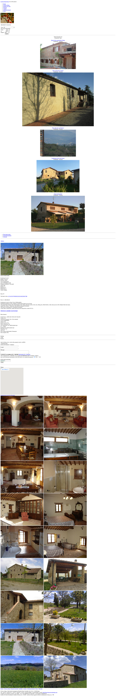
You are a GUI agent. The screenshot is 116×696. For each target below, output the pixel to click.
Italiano (2, 241)
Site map (5, 236)
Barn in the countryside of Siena (58, 40)
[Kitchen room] (65, 460)
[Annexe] (22, 590)
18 (26, 296)
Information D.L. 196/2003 (24, 354)
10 (15, 296)
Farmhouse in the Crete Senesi (58, 158)
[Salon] (22, 427)
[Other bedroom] (65, 557)
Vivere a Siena (6, 5)
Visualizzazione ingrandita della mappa (8, 395)
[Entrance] (22, 622)
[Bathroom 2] (22, 557)
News (4, 11)
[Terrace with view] (65, 590)
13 (19, 296)
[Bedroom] (65, 525)
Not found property (7, 235)
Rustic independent (58, 193)
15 (22, 296)
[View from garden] (22, 655)
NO (40, 357)
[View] (22, 687)
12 (18, 296)
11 (17, 296)
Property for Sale (6, 6)
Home (4, 3)
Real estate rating (6, 234)
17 (25, 296)
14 (21, 296)
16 (23, 296)
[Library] (22, 525)
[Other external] (65, 687)
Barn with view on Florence (58, 127)
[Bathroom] (65, 492)
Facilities (20, 688)
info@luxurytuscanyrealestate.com (50, 692)
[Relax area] (22, 492)
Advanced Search (7, 10)
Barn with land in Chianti (58, 70)
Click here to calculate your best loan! (9, 310)
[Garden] (65, 622)
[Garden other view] (65, 655)
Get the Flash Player (5, 1)
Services (5, 7)
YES (36, 357)
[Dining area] (22, 460)
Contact (5, 8)
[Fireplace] (65, 427)
